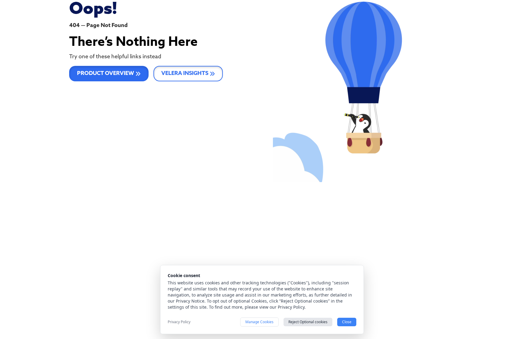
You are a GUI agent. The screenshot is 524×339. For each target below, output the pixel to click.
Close (346, 321)
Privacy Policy (179, 322)
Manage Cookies (259, 321)
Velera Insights (184, 73)
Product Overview (105, 73)
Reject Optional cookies (308, 321)
